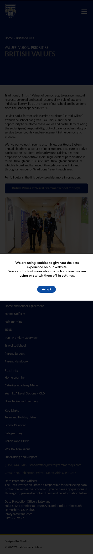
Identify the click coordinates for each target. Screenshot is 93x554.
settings (68, 276)
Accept (46, 289)
